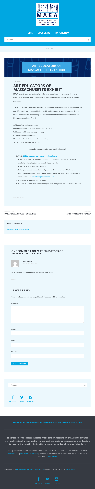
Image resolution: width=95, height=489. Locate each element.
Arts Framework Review (79, 214)
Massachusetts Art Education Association (30, 469)
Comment (15, 304)
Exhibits (18, 81)
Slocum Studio (70, 469)
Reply (13, 279)
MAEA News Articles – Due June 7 (20, 214)
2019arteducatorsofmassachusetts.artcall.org (41, 156)
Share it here (52, 457)
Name (14, 329)
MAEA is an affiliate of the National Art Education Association (47, 422)
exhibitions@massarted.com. (43, 177)
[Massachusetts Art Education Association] (47, 4)
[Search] (88, 40)
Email (13, 340)
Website (14, 352)
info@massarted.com (29, 453)
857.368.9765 (13, 453)
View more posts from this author (18, 229)
